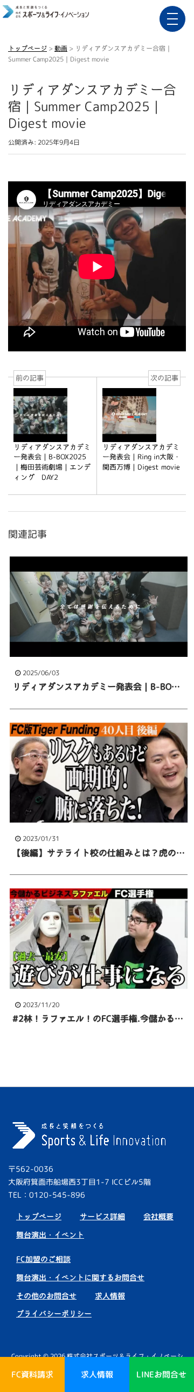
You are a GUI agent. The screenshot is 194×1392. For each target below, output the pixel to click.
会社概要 (158, 1216)
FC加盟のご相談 (43, 1259)
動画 (60, 48)
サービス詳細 (102, 1216)
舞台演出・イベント (50, 1235)
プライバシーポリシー (54, 1313)
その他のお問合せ (46, 1296)
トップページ (27, 48)
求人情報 (110, 1296)
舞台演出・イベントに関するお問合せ (80, 1277)
